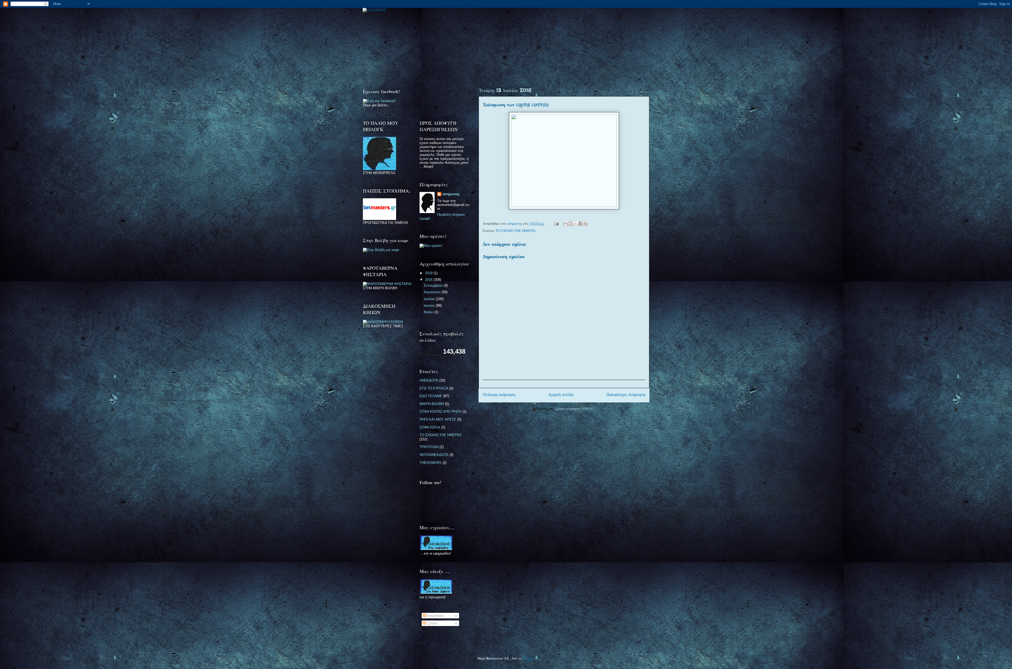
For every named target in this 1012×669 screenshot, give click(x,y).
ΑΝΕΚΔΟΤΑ (429, 380)
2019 (429, 273)
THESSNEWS (430, 463)
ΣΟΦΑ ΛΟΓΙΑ (430, 427)
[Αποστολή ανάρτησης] (556, 223)
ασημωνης (451, 194)
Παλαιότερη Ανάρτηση (625, 395)
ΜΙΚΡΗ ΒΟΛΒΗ (432, 404)
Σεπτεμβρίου (434, 285)
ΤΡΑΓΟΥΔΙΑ (429, 447)
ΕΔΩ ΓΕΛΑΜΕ (431, 396)
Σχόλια (431, 623)
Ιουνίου (430, 305)
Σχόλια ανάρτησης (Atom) (573, 408)
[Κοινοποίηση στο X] (575, 223)
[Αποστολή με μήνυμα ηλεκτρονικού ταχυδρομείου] (565, 223)
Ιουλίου (430, 299)
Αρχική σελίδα (560, 395)
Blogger (528, 658)
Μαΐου (429, 312)
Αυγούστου (433, 292)
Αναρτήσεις (435, 616)
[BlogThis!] (570, 223)
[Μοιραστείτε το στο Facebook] (580, 223)
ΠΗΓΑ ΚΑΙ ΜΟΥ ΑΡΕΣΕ (438, 419)
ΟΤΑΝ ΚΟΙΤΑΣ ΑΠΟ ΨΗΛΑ (440, 411)
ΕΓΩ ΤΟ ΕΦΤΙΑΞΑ (434, 388)
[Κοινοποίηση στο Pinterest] (585, 223)
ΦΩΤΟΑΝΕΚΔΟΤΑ (434, 455)
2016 (429, 280)
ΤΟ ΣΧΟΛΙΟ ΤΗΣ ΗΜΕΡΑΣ (515, 230)
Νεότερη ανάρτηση (499, 395)
